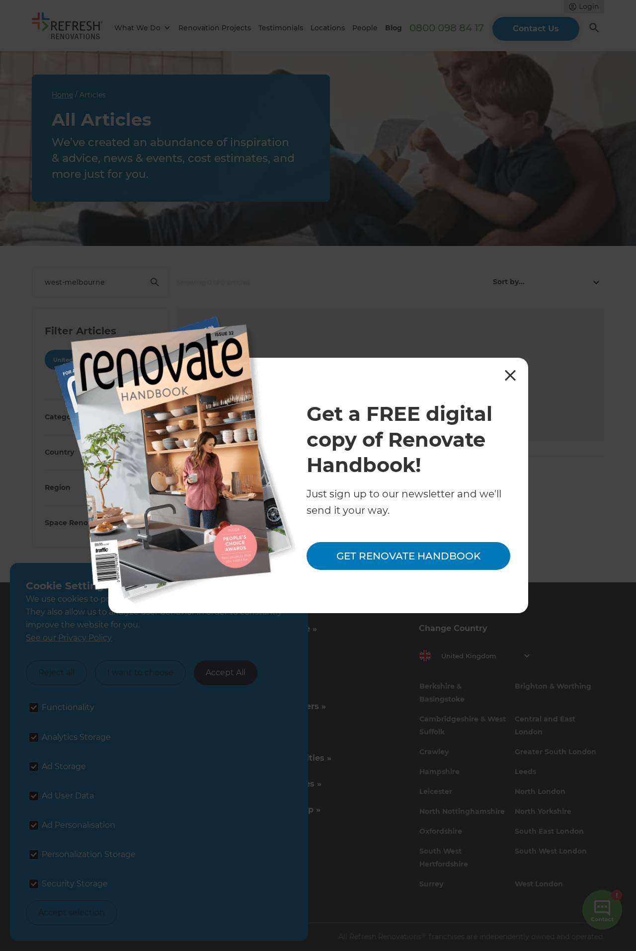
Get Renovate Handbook (408, 556)
